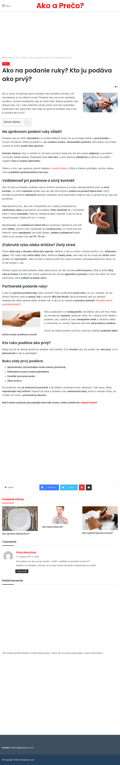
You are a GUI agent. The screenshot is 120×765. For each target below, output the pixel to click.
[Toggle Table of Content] (25, 122)
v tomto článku (58, 168)
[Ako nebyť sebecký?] (60, 515)
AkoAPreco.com (11, 57)
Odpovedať (22, 571)
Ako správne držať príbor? (16, 533)
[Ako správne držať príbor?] (20, 518)
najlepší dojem (88, 402)
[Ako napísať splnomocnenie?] (100, 518)
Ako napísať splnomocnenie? (97, 533)
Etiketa (24, 57)
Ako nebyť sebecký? (52, 526)
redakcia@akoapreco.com (22, 747)
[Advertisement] (60, 34)
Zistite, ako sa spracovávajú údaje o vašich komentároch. (77, 653)
